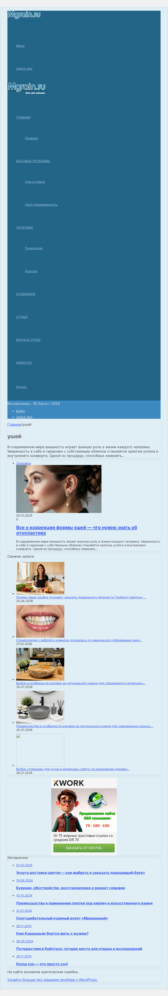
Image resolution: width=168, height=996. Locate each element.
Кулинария (25, 294)
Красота (31, 271)
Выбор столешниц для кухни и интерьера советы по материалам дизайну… (73, 769)
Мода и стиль (28, 340)
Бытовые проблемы (33, 161)
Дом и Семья (35, 182)
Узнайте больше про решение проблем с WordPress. (52, 979)
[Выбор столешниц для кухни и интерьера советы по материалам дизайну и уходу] (40, 765)
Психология (33, 248)
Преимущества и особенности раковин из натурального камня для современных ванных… (84, 726)
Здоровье (24, 227)
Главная (14, 424)
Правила (31, 138)
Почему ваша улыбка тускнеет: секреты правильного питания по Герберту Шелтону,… (81, 597)
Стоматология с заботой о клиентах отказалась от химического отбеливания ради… (79, 640)
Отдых (22, 317)
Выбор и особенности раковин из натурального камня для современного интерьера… (80, 683)
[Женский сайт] (24, 21)
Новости (24, 362)
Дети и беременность (41, 204)
